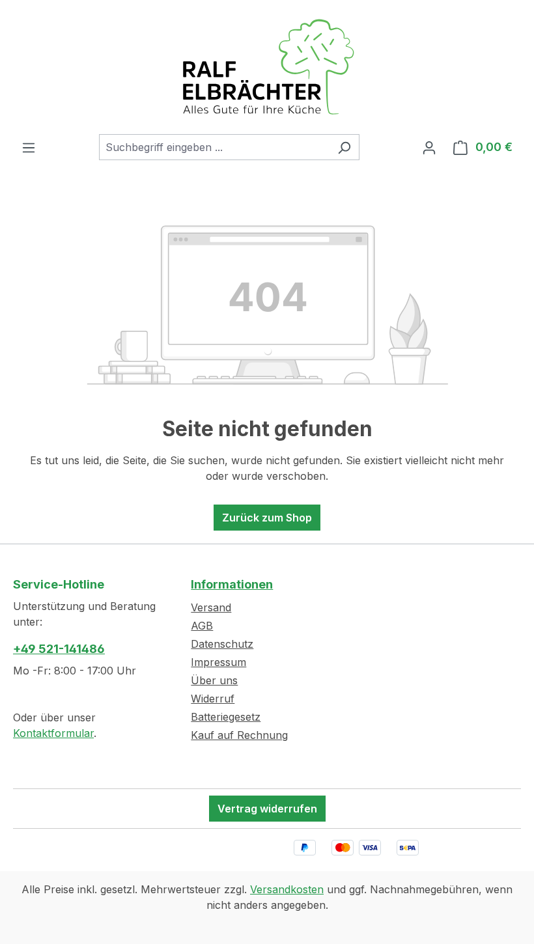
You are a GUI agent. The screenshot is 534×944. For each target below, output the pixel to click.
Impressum (218, 662)
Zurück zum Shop (267, 517)
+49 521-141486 (59, 649)
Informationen (232, 584)
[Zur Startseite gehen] (267, 67)
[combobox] (214, 147)
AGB (202, 625)
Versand (211, 607)
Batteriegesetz (225, 716)
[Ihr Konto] (429, 147)
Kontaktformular (53, 733)
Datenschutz (222, 643)
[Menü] (28, 147)
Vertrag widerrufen (267, 808)
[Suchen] (344, 147)
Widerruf (212, 698)
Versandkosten (287, 889)
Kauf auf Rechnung (239, 735)
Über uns (214, 680)
